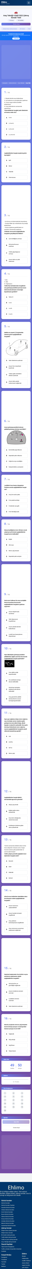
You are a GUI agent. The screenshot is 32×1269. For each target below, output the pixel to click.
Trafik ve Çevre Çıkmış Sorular (9, 1239)
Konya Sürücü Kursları (7, 1218)
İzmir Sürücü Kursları (7, 1212)
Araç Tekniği (21, 83)
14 (13, 1107)
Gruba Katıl (16, 38)
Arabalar (3, 1251)
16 (5, 1110)
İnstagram (4, 1257)
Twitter (3, 1264)
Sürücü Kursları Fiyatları (7, 1205)
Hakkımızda (25, 1258)
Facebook (4, 1259)
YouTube (3, 1261)
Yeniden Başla (16, 24)
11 (13, 1103)
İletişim (24, 1256)
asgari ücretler (26, 1265)
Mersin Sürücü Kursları (7, 1223)
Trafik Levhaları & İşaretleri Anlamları (11, 1249)
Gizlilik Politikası (26, 1260)
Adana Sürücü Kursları (7, 1216)
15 (22, 1107)
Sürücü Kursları (5, 1203)
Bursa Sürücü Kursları (7, 1214)
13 (5, 1107)
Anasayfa (5, 83)
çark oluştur (25, 1267)
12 (22, 1103)
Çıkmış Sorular (12, 83)
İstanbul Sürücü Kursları (8, 1207)
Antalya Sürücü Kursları (7, 1221)
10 (5, 1103)
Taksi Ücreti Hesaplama (7, 1246)
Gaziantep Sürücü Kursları (8, 1225)
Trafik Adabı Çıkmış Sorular (8, 1237)
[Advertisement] (16, 62)
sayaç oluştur (25, 1263)
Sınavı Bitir (16, 1122)
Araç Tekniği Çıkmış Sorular (8, 1241)
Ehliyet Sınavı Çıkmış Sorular (10, 28)
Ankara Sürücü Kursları (7, 1209)
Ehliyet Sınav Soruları (7, 1232)
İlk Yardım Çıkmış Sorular (8, 1235)
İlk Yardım (22, 28)
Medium (3, 1266)
